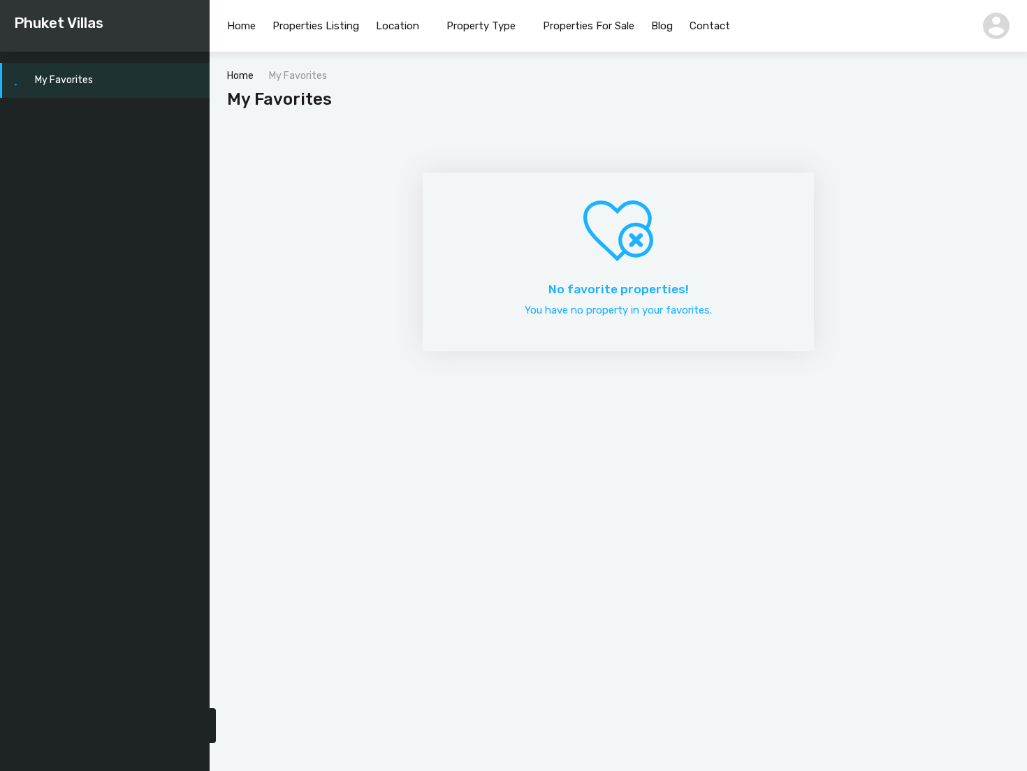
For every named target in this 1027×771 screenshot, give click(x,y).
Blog (662, 26)
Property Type (481, 26)
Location (397, 26)
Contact (710, 26)
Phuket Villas (58, 22)
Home (241, 26)
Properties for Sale (588, 26)
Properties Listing (315, 26)
